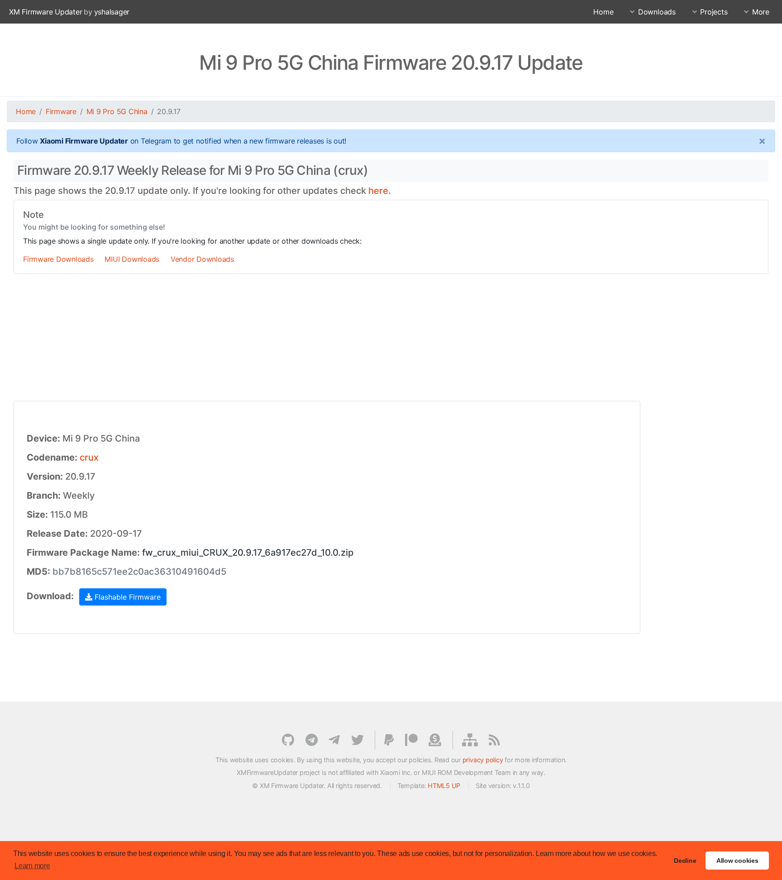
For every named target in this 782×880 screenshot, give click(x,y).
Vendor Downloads (202, 259)
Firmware (61, 111)
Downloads (657, 11)
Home (603, 11)
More (760, 11)
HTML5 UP (444, 785)
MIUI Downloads (132, 259)
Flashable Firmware (126, 596)
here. (379, 190)
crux (89, 457)
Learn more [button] (32, 866)
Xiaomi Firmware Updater (84, 140)
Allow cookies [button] (737, 860)
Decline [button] (685, 860)
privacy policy (483, 760)
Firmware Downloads (58, 259)
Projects (713, 11)
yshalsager (112, 11)
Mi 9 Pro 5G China (117, 111)
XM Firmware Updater (45, 11)
